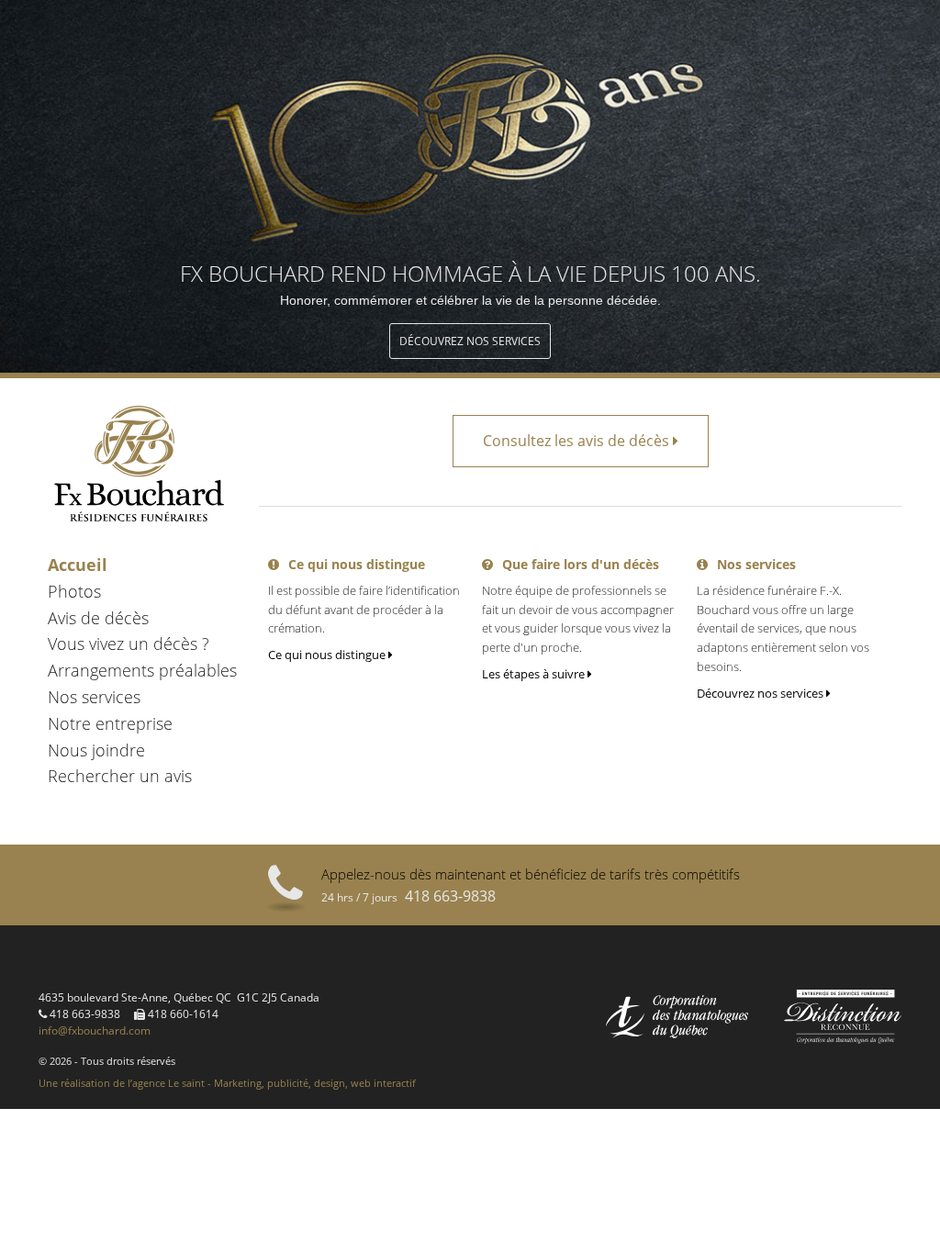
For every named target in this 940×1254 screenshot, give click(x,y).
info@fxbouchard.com (95, 1030)
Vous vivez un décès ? (128, 644)
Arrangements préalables (142, 670)
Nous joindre (96, 750)
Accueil (77, 565)
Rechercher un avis (120, 776)
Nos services (94, 697)
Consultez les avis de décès (578, 441)
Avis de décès (98, 618)
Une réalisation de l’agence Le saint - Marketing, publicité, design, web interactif (227, 1083)
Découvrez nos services (470, 341)
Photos (74, 591)
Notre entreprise (110, 723)
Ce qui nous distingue (328, 654)
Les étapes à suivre (535, 674)
